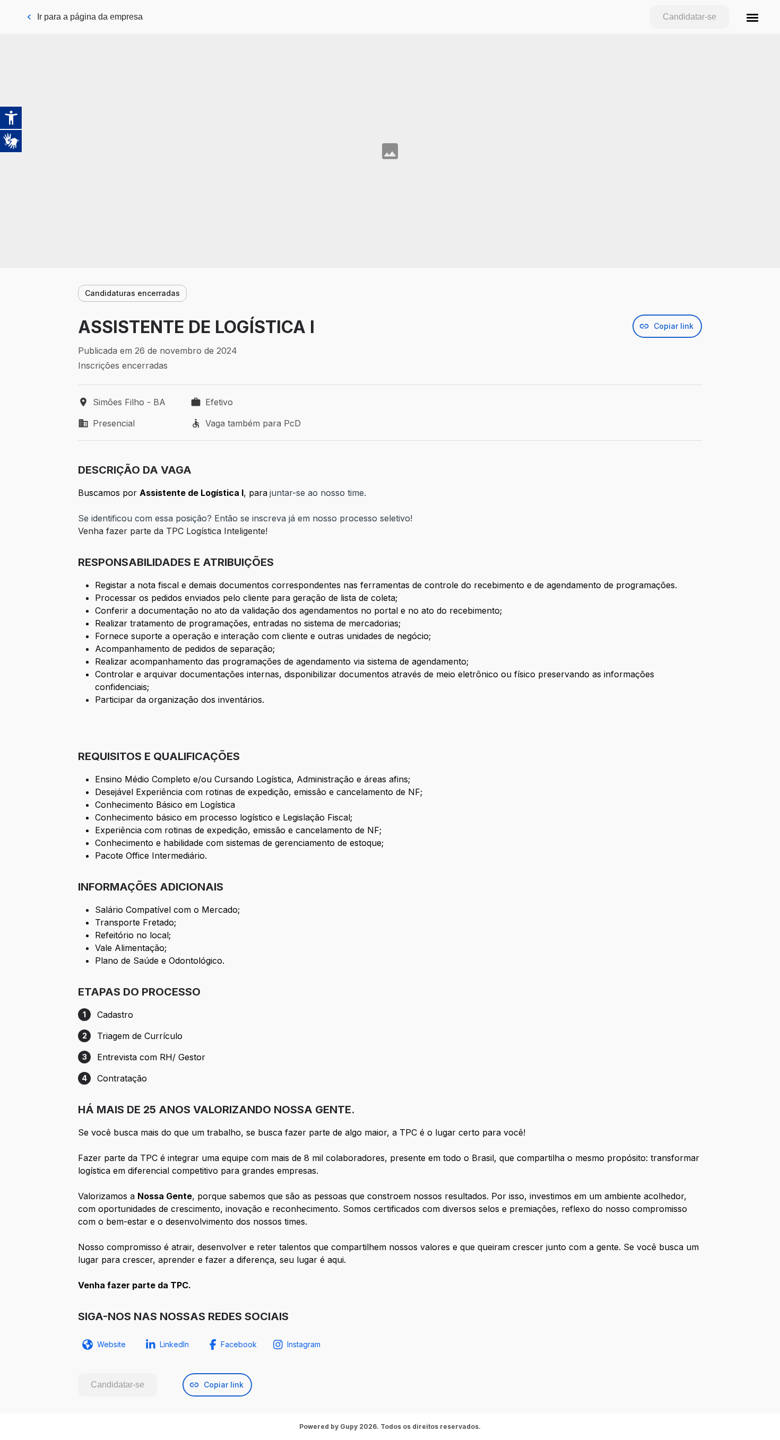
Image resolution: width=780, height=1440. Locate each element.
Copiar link (674, 325)
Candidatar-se (689, 16)
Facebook (239, 1344)
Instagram (303, 1344)
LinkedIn (174, 1344)
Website (111, 1344)
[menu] (752, 17)
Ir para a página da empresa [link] (90, 16)
